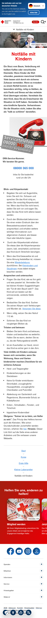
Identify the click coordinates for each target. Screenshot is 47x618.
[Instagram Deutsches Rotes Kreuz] (27, 551)
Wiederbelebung (22, 262)
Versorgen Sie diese (31, 308)
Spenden (35, 22)
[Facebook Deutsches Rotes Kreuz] (10, 551)
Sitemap (39, 608)
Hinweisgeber (29, 608)
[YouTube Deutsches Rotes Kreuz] (19, 551)
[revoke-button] (5, 612)
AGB (5, 608)
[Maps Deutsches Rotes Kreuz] (36, 551)
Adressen (12, 608)
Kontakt (20, 608)
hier (25, 428)
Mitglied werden (16, 524)
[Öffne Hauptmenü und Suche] (43, 22)
